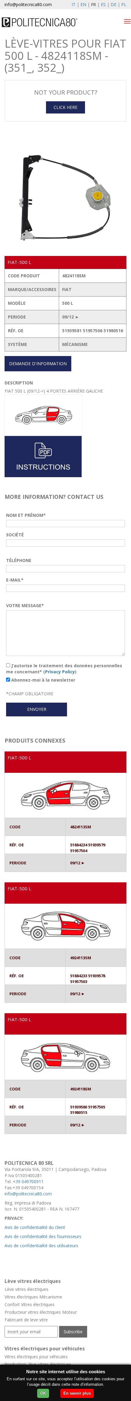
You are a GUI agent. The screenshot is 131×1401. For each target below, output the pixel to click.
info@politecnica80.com (28, 4)
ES (103, 4)
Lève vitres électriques (26, 1289)
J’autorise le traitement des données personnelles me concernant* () (64, 669)
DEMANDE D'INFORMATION (38, 363)
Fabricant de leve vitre (26, 1320)
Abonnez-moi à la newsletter (42, 680)
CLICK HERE (65, 107)
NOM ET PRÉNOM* (26, 515)
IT (74, 4)
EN (83, 4)
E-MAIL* (14, 580)
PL (123, 4)
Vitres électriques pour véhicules (36, 1357)
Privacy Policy (60, 672)
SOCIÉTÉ (15, 535)
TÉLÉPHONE (18, 560)
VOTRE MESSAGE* (25, 605)
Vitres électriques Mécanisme (33, 1297)
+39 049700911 (28, 1181)
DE (113, 4)
